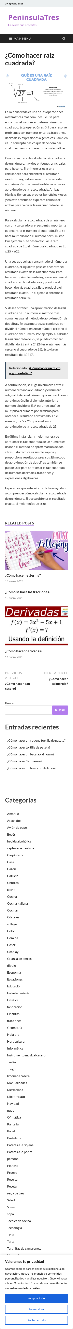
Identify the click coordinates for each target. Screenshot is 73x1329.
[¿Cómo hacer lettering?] (36, 571)
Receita (12, 1179)
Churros (13, 883)
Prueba (12, 1172)
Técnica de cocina (19, 1221)
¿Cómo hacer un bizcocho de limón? (31, 768)
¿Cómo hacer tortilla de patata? (28, 747)
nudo (10, 1110)
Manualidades (17, 1083)
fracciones (14, 1021)
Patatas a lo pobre (19, 1152)
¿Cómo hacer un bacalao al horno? (30, 754)
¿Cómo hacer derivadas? (23, 651)
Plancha (12, 1165)
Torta (10, 1241)
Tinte (10, 1234)
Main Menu (22, 38)
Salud (11, 1200)
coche (11, 889)
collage (12, 924)
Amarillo (13, 814)
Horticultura (16, 1041)
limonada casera (18, 1076)
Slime (11, 1207)
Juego (11, 1069)
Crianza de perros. (19, 958)
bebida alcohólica (19, 841)
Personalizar (36, 1309)
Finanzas (13, 1014)
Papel (11, 1131)
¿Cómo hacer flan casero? (24, 761)
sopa (10, 1214)
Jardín (11, 1062)
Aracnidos (14, 820)
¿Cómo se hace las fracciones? (27, 592)
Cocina (12, 896)
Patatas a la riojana (20, 1145)
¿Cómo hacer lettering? (23, 575)
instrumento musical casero (26, 1055)
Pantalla (13, 1124)
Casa (10, 862)
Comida (12, 938)
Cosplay (12, 952)
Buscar (10, 703)
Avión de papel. (17, 827)
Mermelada (15, 1090)
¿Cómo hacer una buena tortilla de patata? (36, 740)
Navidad (13, 1103)
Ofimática (14, 1117)
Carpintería (15, 855)
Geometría (14, 1027)
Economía (14, 972)
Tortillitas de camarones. (24, 1248)
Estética (12, 1000)
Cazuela (12, 876)
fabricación (15, 1007)
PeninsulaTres (33, 17)
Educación (14, 986)
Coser (11, 945)
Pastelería (14, 1138)
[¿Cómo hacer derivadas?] (36, 646)
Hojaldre (13, 1034)
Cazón (11, 869)
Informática (15, 1048)
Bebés (11, 834)
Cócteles (13, 917)
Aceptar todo (36, 1298)
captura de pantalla (20, 848)
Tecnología (14, 1228)
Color (11, 931)
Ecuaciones (15, 979)
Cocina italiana (17, 903)
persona (12, 1159)
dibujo (11, 965)
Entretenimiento (18, 993)
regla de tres (15, 1193)
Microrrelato (16, 1096)
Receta (12, 1186)
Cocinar (12, 910)
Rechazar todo (37, 1320)
